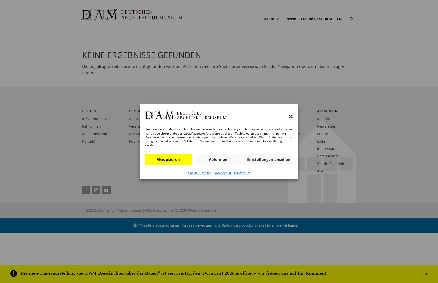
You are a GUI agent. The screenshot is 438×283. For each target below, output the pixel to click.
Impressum (242, 173)
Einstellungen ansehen (268, 159)
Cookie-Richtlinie (199, 173)
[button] (290, 116)
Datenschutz (223, 173)
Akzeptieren (168, 159)
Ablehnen (218, 159)
